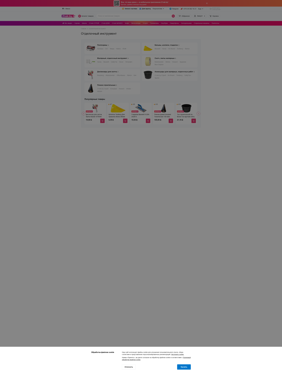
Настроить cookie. (177, 354)
